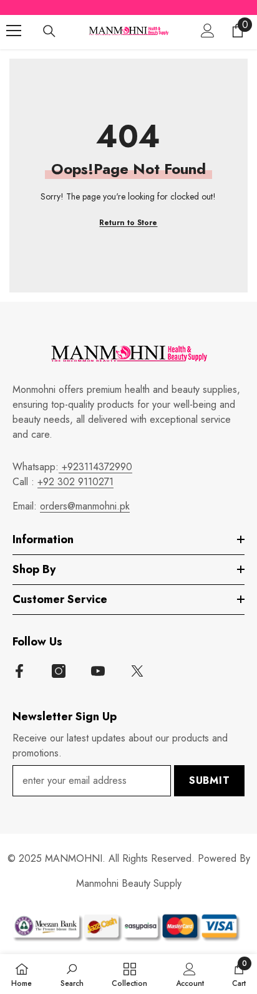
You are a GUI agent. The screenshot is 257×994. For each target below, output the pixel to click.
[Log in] (208, 30)
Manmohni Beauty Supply (129, 883)
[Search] (49, 31)
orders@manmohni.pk (85, 506)
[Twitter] (137, 671)
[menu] (13, 30)
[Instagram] (59, 671)
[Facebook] (19, 671)
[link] (72, 974)
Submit (209, 780)
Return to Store (128, 222)
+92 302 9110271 (75, 482)
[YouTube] (98, 671)
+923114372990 (95, 467)
